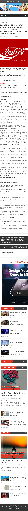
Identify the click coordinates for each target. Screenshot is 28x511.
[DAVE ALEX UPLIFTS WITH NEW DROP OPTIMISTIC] (5, 495)
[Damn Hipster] (14, 7)
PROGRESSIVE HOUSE (14, 454)
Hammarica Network (15, 386)
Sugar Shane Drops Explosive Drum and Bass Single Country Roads (17, 323)
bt (2, 452)
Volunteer (23, 506)
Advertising (11, 508)
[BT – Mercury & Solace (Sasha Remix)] (14, 447)
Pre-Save (2, 83)
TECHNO (15, 457)
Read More (3, 408)
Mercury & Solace (22, 452)
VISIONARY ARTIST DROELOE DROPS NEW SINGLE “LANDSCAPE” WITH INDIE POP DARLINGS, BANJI (15, 247)
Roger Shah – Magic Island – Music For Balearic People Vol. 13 (18, 479)
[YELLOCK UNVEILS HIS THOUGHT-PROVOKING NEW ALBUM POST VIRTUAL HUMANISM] (5, 331)
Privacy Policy (12, 506)
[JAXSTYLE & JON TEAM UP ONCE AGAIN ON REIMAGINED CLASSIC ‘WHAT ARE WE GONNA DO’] (14, 380)
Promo (11, 388)
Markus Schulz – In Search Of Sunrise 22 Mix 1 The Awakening (18, 414)
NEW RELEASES (5, 388)
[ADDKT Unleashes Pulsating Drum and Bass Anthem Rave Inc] (5, 313)
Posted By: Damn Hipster (6, 36)
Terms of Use (5, 506)
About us (18, 506)
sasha (10, 457)
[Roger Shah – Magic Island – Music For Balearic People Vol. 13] (5, 478)
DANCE (3, 386)
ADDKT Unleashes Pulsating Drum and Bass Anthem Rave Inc (18, 314)
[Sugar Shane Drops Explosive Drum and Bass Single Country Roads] (5, 322)
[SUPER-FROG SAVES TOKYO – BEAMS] (5, 487)
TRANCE (20, 457)
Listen (19, 78)
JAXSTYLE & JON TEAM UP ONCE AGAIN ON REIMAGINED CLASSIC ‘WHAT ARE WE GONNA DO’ (13, 393)
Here (6, 94)
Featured (8, 386)
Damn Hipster (14, 398)
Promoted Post (17, 388)
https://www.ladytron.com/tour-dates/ (9, 180)
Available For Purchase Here (7, 90)
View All (24, 308)
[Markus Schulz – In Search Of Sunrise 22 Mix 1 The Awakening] (5, 413)
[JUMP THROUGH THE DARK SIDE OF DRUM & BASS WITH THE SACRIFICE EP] (5, 352)
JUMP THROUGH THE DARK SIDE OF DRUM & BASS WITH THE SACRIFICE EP (18, 353)
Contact (17, 508)
